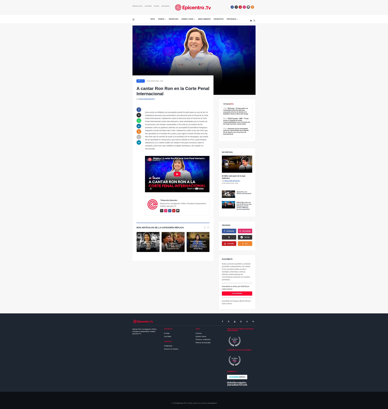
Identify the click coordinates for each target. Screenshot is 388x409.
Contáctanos (168, 346)
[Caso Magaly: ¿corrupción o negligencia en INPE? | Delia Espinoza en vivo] (173, 242)
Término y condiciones (203, 339)
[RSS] (253, 321)
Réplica (141, 81)
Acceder (156, 6)
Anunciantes (165, 6)
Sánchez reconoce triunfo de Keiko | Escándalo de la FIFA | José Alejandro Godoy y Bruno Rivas (198, 244)
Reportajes (173, 19)
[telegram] (139, 142)
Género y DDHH (187, 19)
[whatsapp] (139, 120)
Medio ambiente (204, 19)
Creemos (199, 333)
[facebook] (232, 7)
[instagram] (244, 7)
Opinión (161, 19)
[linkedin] (139, 126)
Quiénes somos (137, 6)
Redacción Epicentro (146, 99)
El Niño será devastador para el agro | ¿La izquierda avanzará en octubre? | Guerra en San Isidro (148, 244)
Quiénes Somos (201, 336)
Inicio (152, 19)
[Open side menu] (133, 20)
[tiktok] (247, 321)
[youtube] (240, 7)
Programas (231, 19)
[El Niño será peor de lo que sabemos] (237, 164)
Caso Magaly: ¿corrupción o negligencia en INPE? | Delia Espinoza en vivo (173, 245)
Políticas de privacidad (203, 342)
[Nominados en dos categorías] (234, 361)
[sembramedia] (237, 377)
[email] (139, 131)
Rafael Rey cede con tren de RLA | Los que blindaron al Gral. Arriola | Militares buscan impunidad (244, 206)
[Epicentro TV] (194, 7)
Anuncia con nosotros (171, 349)
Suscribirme (237, 293)
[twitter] (236, 7)
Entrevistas (219, 19)
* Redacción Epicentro (168, 200)
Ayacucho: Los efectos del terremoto (244, 192)
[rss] (248, 7)
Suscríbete (148, 6)
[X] (229, 237)
